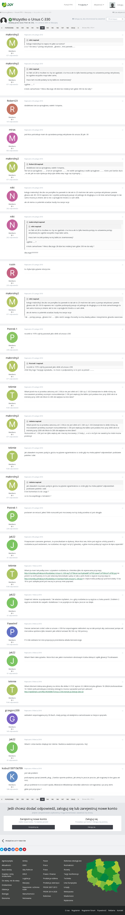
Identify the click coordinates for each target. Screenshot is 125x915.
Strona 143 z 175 (87, 28)
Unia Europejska (70, 883)
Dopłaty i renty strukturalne (8, 875)
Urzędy (66, 887)
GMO (24, 865)
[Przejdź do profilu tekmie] (12, 395)
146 (57, 28)
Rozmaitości (69, 865)
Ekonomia (6, 898)
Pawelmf (12, 623)
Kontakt (120, 910)
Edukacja (5, 889)
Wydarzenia (68, 900)
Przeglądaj (82, 5)
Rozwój (67, 870)
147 (62, 28)
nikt (12, 187)
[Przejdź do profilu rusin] (12, 272)
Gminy (24, 861)
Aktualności (6, 865)
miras (12, 129)
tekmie (12, 386)
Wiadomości (69, 896)
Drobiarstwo (7, 885)
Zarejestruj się (33, 827)
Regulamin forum (88, 910)
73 (122, 19)
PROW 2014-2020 (50, 892)
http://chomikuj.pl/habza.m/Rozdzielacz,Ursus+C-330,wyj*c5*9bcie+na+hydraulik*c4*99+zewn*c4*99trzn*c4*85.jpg (70, 573)
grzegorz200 (12, 710)
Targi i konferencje (71, 874)
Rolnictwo (47, 896)
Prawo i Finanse (49, 874)
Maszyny (54, 22)
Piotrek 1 (12, 329)
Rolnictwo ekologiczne (73, 861)
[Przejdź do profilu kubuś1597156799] (12, 776)
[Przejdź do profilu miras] (12, 138)
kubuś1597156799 (12, 768)
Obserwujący (112, 19)
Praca (45, 865)
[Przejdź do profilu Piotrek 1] (12, 337)
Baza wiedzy (7, 870)
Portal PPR (68, 5)
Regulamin (76, 910)
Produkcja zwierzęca (51, 883)
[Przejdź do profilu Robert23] (12, 109)
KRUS (24, 874)
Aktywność (98, 5)
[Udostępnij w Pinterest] (24, 849)
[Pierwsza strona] (1, 27)
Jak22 (12, 536)
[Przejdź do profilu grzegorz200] (12, 718)
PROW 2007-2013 (50, 887)
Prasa (45, 870)
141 (32, 28)
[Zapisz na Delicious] (13, 849)
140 (27, 28)
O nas (67, 910)
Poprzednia (9, 28)
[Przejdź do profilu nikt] (12, 196)
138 (17, 28)
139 (22, 28)
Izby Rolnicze (27, 870)
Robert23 (12, 100)
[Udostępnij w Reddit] (17, 849)
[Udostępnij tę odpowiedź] (122, 35)
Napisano (33, 35)
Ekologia (5, 894)
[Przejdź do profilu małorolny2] (12, 42)
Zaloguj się (91, 827)
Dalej (73, 28)
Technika (67, 878)
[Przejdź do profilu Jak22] (12, 545)
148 (67, 28)
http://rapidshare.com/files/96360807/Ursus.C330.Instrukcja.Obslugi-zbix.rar (54, 691)
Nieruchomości (28, 894)
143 (42, 28)
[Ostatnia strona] (78, 27)
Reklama (111, 910)
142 (37, 28)
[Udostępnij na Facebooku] (5, 849)
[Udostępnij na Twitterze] (1, 849)
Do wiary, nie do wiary (10, 881)
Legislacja (26, 878)
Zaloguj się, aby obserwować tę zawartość (89, 19)
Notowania (26, 898)
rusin (12, 264)
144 (47, 28)
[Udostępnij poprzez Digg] (9, 849)
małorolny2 (12, 34)
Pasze (45, 861)
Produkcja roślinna (50, 878)
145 (52, 28)
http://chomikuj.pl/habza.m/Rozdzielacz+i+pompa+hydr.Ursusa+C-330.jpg (53, 579)
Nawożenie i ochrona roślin (30, 888)
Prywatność (101, 910)
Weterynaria (68, 892)
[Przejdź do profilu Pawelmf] (12, 631)
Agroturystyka (7, 861)
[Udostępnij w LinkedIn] (20, 849)
